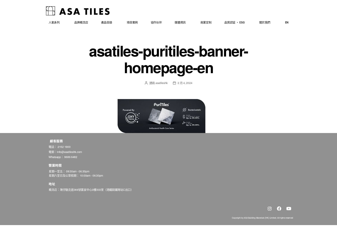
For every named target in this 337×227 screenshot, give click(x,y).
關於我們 (264, 22)
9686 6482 (70, 157)
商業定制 (206, 22)
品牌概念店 (81, 22)
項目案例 (132, 22)
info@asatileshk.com (69, 152)
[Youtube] (288, 208)
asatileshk (162, 83)
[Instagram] (269, 208)
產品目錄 (106, 22)
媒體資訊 (180, 22)
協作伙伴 (156, 22)
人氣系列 (54, 22)
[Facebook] (279, 208)
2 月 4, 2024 (185, 83)
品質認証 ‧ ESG (234, 22)
